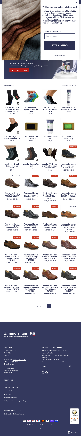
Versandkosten (8, 391)
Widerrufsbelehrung (10, 397)
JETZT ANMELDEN (59, 45)
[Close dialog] (76, 2)
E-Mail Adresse (52, 32)
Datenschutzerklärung (11, 387)
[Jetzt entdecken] (40, 64)
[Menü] (78, 409)
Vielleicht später (59, 55)
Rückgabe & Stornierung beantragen (15, 401)
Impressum (7, 394)
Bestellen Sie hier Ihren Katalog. (14, 414)
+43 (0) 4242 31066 (19, 359)
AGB (5, 384)
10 (44, 306)
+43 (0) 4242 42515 (16, 362)
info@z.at (11, 364)
